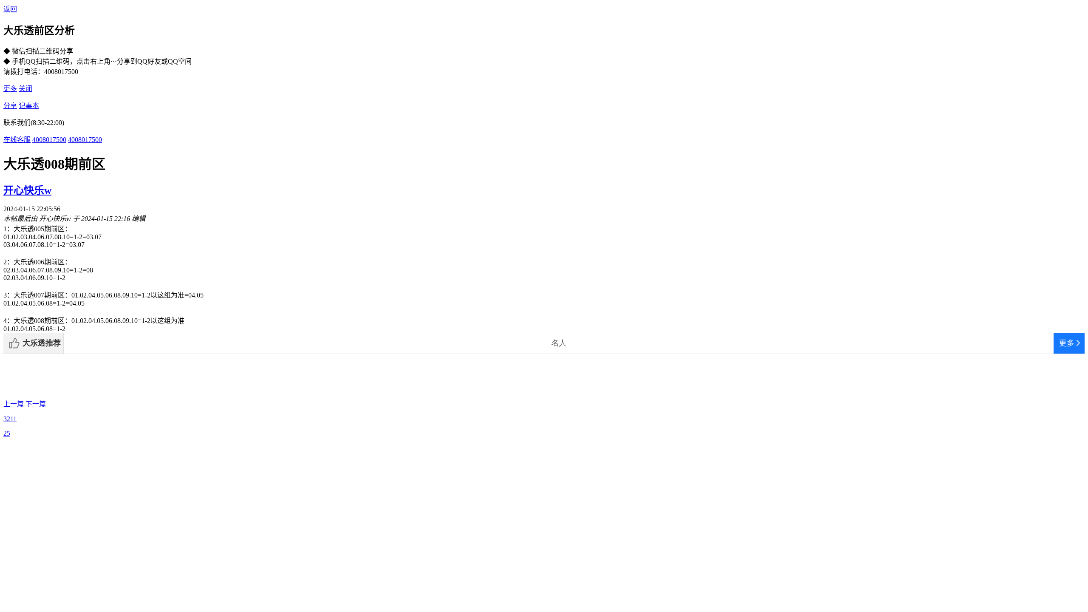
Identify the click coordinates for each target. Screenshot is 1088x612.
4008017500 (49, 139)
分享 (10, 105)
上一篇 (13, 404)
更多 (10, 88)
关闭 (25, 88)
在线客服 (17, 139)
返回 (10, 9)
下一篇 (36, 404)
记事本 (29, 105)
